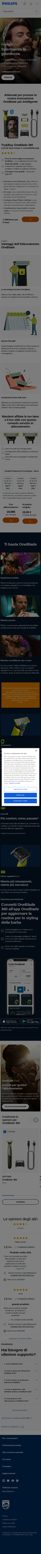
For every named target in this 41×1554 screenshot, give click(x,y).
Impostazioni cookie (20, 789)
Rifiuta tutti (20, 795)
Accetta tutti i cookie (20, 800)
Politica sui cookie (14, 783)
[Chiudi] (36, 750)
